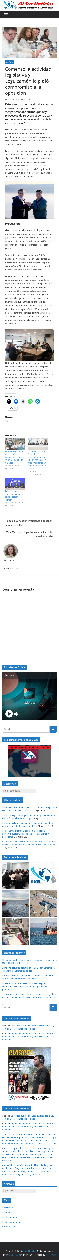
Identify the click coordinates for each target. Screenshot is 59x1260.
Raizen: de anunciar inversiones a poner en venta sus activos (29, 523)
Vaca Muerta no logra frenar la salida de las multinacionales (29, 534)
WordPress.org (9, 1226)
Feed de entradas (10, 1217)
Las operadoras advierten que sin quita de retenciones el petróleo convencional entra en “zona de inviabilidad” (28, 1157)
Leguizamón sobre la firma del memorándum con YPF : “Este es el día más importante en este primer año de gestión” (38, 460)
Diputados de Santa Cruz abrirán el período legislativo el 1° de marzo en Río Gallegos (14, 457)
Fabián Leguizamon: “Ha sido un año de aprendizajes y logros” (14, 495)
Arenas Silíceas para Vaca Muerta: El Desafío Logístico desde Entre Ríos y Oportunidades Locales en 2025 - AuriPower (27, 1168)
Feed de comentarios (12, 1222)
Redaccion (27, 99)
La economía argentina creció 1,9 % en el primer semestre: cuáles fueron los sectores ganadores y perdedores (25, 833)
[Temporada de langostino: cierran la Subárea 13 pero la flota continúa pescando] (43, 931)
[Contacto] (43, 875)
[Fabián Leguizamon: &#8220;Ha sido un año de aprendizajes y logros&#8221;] (15, 484)
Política (9, 62)
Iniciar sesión (8, 1212)
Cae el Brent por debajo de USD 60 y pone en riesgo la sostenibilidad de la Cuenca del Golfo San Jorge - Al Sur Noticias (27, 1151)
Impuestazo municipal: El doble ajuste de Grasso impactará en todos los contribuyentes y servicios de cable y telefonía (29, 1036)
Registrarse (7, 1207)
